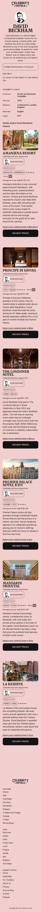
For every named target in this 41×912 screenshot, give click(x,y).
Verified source (9, 168)
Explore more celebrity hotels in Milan (18, 328)
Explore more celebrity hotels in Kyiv (17, 540)
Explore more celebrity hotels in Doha (18, 641)
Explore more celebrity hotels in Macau (18, 439)
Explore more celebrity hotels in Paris (18, 735)
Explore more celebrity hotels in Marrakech (20, 227)
